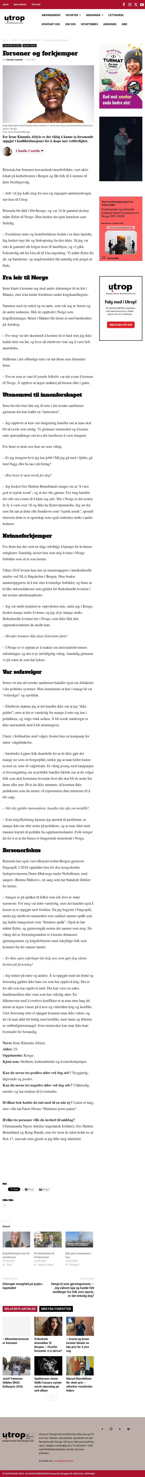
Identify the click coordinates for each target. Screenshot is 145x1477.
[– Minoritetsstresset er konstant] (16, 1326)
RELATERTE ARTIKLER (20, 1309)
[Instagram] (111, 1429)
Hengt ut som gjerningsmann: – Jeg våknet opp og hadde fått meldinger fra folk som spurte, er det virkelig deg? (72, 1290)
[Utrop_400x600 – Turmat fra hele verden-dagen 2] (120, 107)
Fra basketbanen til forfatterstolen (44, 1255)
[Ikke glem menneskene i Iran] (79, 1239)
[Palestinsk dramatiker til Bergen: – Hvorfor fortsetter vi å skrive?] (48, 1326)
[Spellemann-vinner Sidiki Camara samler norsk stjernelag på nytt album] (48, 1365)
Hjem (5, 40)
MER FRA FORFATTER (56, 1309)
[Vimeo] (128, 1429)
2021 (14, 40)
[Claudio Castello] (10, 151)
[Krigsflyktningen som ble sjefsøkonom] (16, 1239)
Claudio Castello (14, 59)
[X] (120, 1429)
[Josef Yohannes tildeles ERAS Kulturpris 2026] (16, 1365)
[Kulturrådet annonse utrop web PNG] (120, 260)
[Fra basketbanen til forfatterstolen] (48, 1239)
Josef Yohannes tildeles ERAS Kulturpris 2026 (13, 1382)
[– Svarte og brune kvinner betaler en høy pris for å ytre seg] (80, 1326)
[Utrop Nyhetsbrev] (120, 340)
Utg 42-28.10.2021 (30, 40)
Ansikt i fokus (29, 45)
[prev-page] (48, 1398)
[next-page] (54, 1398)
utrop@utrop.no (63, 1460)
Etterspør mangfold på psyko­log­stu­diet (23, 1286)
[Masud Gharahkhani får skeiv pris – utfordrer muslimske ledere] (80, 1365)
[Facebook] (102, 1429)
